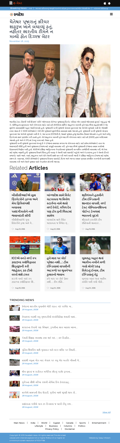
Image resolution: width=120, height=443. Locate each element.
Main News (19, 423)
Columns (68, 426)
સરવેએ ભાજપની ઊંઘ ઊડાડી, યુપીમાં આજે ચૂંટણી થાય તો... (49, 393)
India (33, 423)
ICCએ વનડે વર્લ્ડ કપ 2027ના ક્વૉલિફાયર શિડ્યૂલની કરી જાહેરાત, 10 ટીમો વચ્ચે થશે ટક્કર (24, 266)
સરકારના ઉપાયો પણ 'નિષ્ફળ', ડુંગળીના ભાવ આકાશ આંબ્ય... (50, 328)
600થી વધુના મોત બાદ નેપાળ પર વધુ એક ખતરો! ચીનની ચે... (51, 361)
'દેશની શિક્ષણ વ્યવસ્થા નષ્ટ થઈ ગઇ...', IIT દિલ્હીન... (46, 338)
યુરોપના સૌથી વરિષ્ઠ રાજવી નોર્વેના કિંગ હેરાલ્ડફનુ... (46, 382)
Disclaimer (70, 429)
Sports (82, 423)
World (44, 423)
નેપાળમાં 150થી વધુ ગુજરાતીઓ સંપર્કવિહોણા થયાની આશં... (49, 317)
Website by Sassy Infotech (99, 438)
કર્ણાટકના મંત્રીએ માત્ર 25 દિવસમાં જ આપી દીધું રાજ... (47, 404)
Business (53, 426)
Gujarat (56, 423)
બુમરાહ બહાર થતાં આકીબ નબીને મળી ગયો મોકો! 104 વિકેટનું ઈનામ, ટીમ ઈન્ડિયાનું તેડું (93, 266)
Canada (69, 423)
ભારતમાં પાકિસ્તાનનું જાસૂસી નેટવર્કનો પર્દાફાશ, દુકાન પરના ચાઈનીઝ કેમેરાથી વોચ (53, 8)
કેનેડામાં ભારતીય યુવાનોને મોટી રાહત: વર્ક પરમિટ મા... (47, 307)
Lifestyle (39, 426)
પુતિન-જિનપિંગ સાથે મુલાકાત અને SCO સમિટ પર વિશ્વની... (49, 350)
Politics (81, 426)
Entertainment (99, 423)
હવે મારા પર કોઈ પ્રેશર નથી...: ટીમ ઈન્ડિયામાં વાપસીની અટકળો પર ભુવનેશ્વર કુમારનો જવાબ (59, 266)
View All (106, 412)
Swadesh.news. (31, 435)
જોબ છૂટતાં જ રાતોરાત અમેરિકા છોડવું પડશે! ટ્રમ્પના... (47, 372)
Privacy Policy (52, 429)
